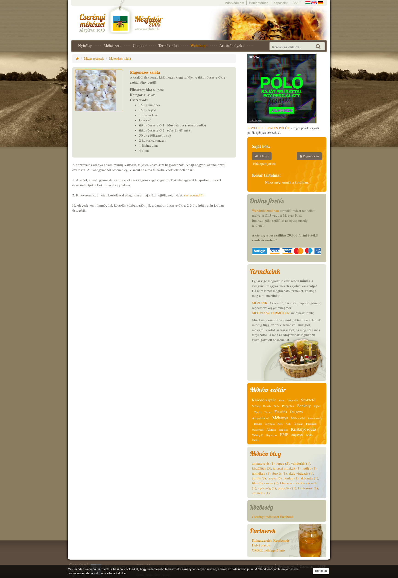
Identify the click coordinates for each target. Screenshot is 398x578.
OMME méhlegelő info (268, 550)
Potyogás (270, 423)
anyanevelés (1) (263, 463)
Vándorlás (292, 400)
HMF (284, 434)
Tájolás (257, 412)
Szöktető (308, 400)
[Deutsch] (320, 2)
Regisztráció (310, 156)
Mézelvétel (257, 429)
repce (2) (282, 463)
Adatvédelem (234, 3)
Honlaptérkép (259, 3)
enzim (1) (271, 483)
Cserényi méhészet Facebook (273, 516)
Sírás (276, 406)
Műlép (256, 406)
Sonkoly (304, 405)
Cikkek (139, 45)
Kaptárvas (271, 435)
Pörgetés (288, 405)
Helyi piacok (261, 545)
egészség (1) (267, 488)
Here (280, 423)
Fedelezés (311, 423)
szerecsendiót (193, 195)
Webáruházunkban (265, 210)
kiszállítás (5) (261, 468)
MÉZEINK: (260, 303)
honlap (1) (291, 478)
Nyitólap (85, 45)
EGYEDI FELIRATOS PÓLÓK (268, 128)
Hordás (267, 406)
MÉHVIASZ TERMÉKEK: (271, 312)
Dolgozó (296, 411)
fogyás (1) (279, 473)
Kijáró (317, 406)
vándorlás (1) (300, 463)
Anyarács (297, 434)
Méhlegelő (257, 435)
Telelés (309, 435)
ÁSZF (297, 3)
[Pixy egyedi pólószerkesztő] (281, 88)
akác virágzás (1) (301, 473)
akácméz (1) (309, 478)
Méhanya (280, 417)
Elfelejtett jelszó (264, 163)
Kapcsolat (280, 3)
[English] (314, 2)
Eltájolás (283, 429)
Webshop (198, 45)
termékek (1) (261, 473)
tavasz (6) (275, 478)
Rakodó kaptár (264, 400)
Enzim (267, 412)
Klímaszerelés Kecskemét (270, 540)
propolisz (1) (287, 488)
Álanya (271, 429)
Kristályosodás (303, 429)
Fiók (288, 423)
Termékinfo (167, 45)
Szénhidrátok (315, 418)
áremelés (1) (261, 492)
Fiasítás (280, 411)
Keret (281, 400)
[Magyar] (307, 2)
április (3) (259, 478)
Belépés (263, 156)
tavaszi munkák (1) (287, 468)
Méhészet (111, 45)
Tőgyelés (298, 423)
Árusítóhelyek (230, 45)
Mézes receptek (94, 58)
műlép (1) (309, 468)
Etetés (255, 440)
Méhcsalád (298, 418)
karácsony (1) (308, 488)
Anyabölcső (260, 418)
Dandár (258, 423)
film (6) (257, 483)
